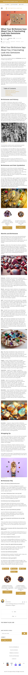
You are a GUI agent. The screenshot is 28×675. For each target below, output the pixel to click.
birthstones (18, 41)
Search (7, 4)
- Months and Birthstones (10, 92)
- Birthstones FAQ (8, 95)
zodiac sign (8, 42)
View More (7, 227)
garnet (22, 41)
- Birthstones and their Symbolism (12, 91)
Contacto (14, 658)
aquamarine (13, 41)
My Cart (22, 4)
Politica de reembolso (14, 647)
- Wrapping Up (8, 94)
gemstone (3, 42)
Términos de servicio (14, 652)
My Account (14, 4)
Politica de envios (14, 650)
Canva (6, 142)
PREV (15, 611)
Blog (8, 39)
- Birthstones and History (10, 90)
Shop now (21, 1)
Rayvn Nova (10, 38)
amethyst (8, 41)
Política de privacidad (14, 655)
